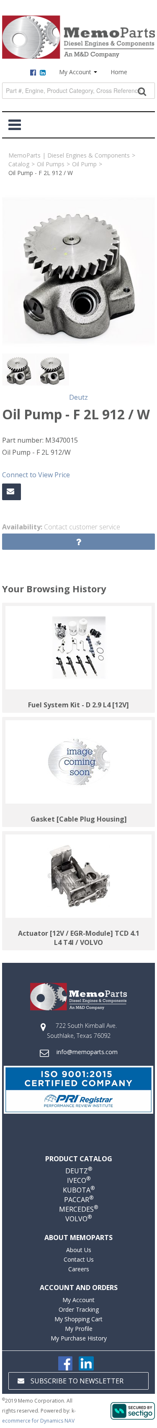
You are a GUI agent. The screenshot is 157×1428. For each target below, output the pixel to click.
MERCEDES (78, 1209)
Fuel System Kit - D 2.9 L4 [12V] (78, 704)
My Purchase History (79, 1338)
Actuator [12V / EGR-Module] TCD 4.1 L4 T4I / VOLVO (78, 938)
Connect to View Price (36, 474)
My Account (76, 72)
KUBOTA (79, 1190)
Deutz (78, 397)
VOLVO (78, 1218)
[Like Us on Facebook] (65, 1362)
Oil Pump (84, 164)
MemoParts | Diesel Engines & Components (69, 155)
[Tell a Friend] (11, 492)
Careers (78, 1269)
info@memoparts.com (87, 1052)
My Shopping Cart (78, 1319)
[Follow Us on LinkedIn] (86, 1362)
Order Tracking (79, 1309)
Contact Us (79, 1259)
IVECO (78, 1180)
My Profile (79, 1329)
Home (119, 72)
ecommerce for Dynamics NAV (38, 1420)
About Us (78, 1250)
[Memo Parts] (78, 37)
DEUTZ (78, 1170)
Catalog (18, 164)
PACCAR (78, 1199)
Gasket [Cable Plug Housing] (79, 819)
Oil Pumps (50, 164)
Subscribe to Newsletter (77, 1380)
